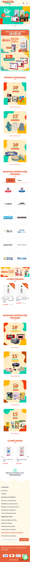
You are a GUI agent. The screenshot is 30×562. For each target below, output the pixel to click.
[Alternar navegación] (27, 3)
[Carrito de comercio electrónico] (23, 3)
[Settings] (3, 15)
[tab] (12, 25)
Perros (10, 180)
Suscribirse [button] (24, 539)
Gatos (20, 180)
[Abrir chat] (25, 557)
